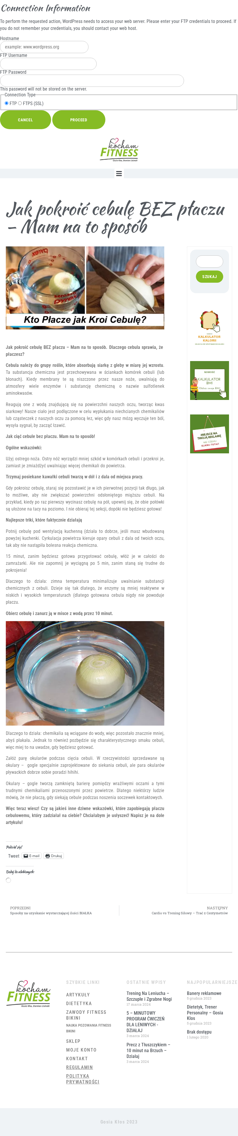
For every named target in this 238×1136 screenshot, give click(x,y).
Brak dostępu (199, 1032)
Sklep (73, 1041)
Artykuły (78, 995)
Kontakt (77, 1058)
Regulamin (79, 1067)
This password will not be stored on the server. (43, 80)
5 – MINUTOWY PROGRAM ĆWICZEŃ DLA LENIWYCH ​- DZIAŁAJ (146, 1021)
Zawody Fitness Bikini (86, 1015)
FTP (12, 103)
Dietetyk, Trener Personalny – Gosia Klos (205, 1012)
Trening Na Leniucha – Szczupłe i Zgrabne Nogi (149, 996)
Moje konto (81, 1050)
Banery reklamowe (204, 993)
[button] (119, 173)
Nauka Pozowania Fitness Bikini (88, 1028)
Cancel (25, 120)
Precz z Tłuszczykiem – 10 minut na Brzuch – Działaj (148, 1050)
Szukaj (209, 276)
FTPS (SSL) (33, 103)
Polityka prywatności (83, 1079)
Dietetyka (79, 1003)
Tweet (13, 855)
